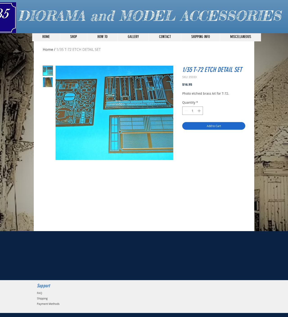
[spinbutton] (193, 111)
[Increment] (199, 111)
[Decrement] (186, 111)
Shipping (42, 298)
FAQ (39, 293)
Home (48, 49)
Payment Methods (48, 304)
